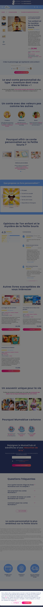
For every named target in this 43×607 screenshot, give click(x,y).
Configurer (16, 602)
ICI (6, 597)
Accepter (26, 602)
